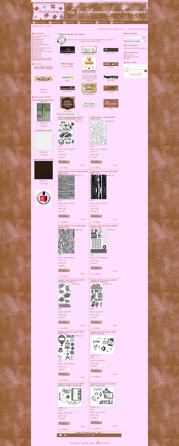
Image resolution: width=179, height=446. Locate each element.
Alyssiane (67, 54)
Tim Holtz (111, 92)
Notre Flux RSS (104, 443)
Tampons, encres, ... (119, 29)
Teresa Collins (67, 91)
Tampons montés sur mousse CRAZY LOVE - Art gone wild (103, 333)
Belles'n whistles (89, 54)
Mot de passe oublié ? (135, 73)
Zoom (60, 146)
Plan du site (124, 1)
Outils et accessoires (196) (42, 48)
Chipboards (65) (38, 43)
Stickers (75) (37, 56)
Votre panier (141, 1)
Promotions (70, 22)
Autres (111, 109)
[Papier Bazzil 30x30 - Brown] (43, 179)
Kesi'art (67, 81)
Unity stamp (67, 111)
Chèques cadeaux (119, 22)
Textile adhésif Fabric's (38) (42, 60)
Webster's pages (89, 107)
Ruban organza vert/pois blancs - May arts (43, 101)
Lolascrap (89, 81)
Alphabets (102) (38, 39)
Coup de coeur (40, 22)
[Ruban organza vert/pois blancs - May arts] (43, 121)
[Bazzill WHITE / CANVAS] (43, 150)
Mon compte (104, 1)
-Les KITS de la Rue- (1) (41, 36)
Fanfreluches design (89, 72)
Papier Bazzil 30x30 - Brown (43, 159)
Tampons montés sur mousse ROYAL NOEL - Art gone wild (103, 384)
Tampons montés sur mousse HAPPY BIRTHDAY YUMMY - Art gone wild (71, 384)
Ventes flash (102, 22)
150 (101, 432)
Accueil (95, 1)
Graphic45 (67, 312)
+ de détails (43, 92)
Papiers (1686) (38, 50)
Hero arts (111, 67)
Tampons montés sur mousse (137, 29)
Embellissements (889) (40, 44)
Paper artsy (111, 80)
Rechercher (114, 1)
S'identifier (35, 26)
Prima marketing (69, 149)
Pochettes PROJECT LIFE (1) (43, 51)
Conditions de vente (131, 57)
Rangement (37, 53)
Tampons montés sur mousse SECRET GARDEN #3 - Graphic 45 (71, 281)
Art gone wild (100, 360)
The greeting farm (89, 94)
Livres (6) (36, 46)
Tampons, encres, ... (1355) (42, 58)
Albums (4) (36, 38)
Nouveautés (56, 22)
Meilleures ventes (86, 22)
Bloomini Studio (111, 53)
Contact (132, 1)
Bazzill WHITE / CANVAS (43, 130)
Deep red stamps (67, 66)
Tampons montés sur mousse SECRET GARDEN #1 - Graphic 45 (103, 281)
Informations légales (88, 443)
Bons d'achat (37, 41)
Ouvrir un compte (45, 26)
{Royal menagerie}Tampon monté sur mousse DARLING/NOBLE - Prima (71, 118)
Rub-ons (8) (37, 55)
